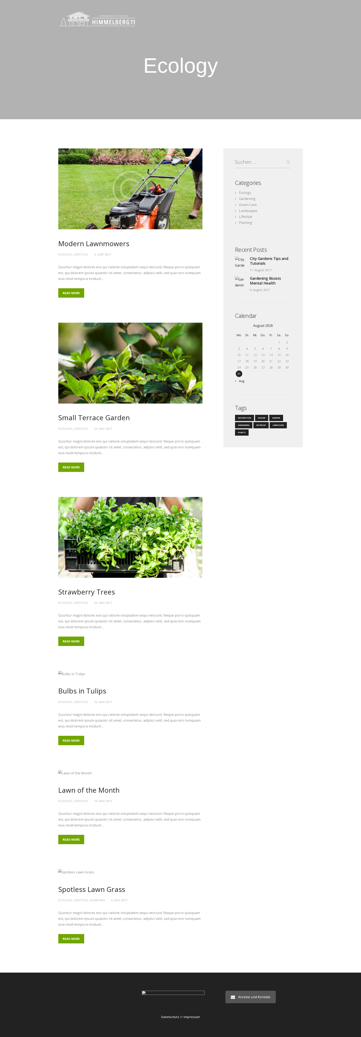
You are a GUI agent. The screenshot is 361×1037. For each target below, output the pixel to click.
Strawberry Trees (86, 591)
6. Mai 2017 (119, 900)
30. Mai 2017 (103, 429)
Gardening (247, 198)
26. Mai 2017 (103, 603)
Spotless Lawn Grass (91, 889)
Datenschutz (170, 1017)
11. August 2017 (261, 270)
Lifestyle (81, 254)
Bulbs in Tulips (82, 690)
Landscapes (248, 210)
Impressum (191, 1017)
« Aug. (241, 381)
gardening (243, 425)
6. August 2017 (260, 290)
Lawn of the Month (88, 790)
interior (261, 425)
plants (242, 432)
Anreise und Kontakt (254, 997)
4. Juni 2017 (102, 254)
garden (276, 417)
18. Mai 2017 (103, 801)
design (261, 417)
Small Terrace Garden (94, 417)
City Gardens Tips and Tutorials (269, 261)
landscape (278, 425)
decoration (244, 417)
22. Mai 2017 (103, 702)
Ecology (65, 254)
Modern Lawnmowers (93, 243)
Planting (97, 900)
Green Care (248, 204)
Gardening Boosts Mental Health (265, 280)
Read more (71, 293)
